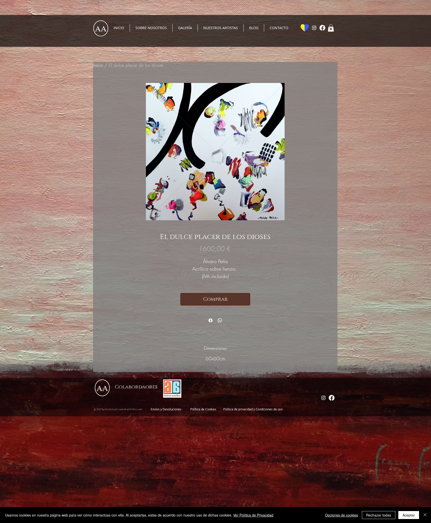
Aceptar (409, 515)
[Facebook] (322, 28)
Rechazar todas (378, 515)
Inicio (98, 65)
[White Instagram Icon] (314, 28)
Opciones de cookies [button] (341, 515)
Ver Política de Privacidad (253, 515)
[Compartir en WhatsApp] (220, 320)
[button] (331, 28)
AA (101, 28)
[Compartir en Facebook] (211, 320)
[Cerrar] (425, 515)
